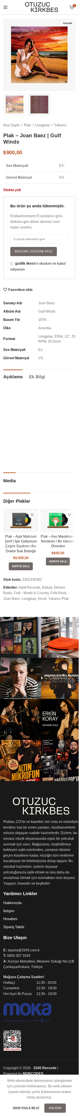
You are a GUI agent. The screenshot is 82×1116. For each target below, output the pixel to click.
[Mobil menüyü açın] (5, 7)
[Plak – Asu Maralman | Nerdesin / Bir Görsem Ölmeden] (57, 520)
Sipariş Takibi (13, 927)
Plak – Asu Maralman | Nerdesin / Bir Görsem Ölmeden (58, 541)
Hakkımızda (12, 903)
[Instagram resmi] (20, 637)
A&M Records (29, 587)
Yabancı (60, 125)
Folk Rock (58, 593)
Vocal (42, 598)
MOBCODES (33, 1074)
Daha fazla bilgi (26, 1108)
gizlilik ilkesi (25, 263)
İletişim (8, 911)
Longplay (42, 125)
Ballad (47, 587)
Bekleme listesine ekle (33, 251)
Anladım (55, 1108)
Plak (27, 125)
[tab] (13, 376)
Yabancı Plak (58, 598)
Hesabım (10, 919)
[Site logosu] (41, 7)
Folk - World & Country (31, 593)
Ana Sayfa (11, 125)
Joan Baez (11, 598)
